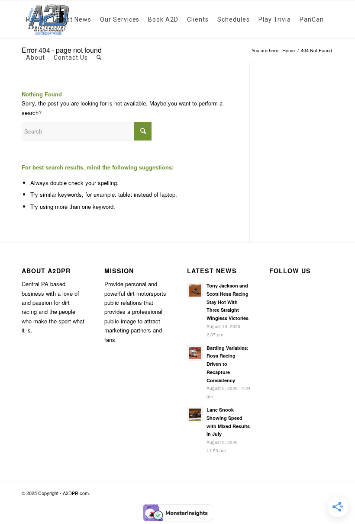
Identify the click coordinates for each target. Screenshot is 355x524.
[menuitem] (35, 19)
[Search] (99, 57)
